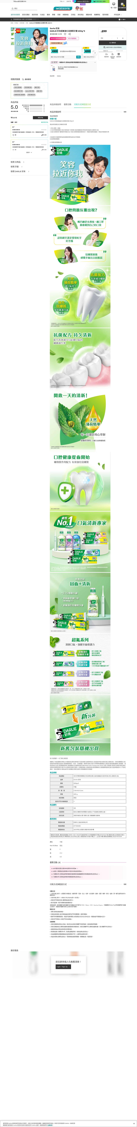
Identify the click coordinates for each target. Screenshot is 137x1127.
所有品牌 (117, 15)
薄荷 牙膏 (37, 87)
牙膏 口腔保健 (17, 87)
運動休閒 (89, 15)
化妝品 (42, 15)
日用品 (73, 15)
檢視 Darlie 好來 (18, 171)
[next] (95, 53)
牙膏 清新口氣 (28, 87)
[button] (122, 5)
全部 (12, 122)
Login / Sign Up (62, 967)
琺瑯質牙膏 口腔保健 (19, 94)
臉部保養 (35, 15)
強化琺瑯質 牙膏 (18, 91)
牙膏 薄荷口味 (31, 94)
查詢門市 (69, 1)
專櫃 (53, 15)
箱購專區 (97, 15)
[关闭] (134, 1124)
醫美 (48, 15)
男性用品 (81, 15)
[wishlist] (65, 34)
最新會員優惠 (15, 15)
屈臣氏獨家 (26, 15)
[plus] (122, 38)
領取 (78, 57)
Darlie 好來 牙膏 (30, 91)
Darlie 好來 (54, 28)
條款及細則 (61, 68)
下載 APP (62, 1)
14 (66, 897)
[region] (68, 1124)
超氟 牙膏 (39, 91)
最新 (16, 122)
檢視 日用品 (16, 162)
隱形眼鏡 (105, 15)
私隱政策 (50, 1125)
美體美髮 (66, 15)
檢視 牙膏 (15, 167)
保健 (58, 15)
